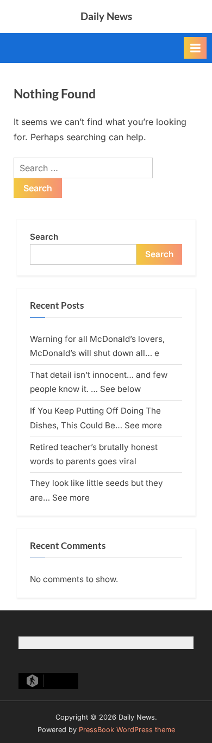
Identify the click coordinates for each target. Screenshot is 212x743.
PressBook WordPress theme (127, 730)
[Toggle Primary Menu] (195, 48)
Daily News (106, 16)
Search (44, 237)
